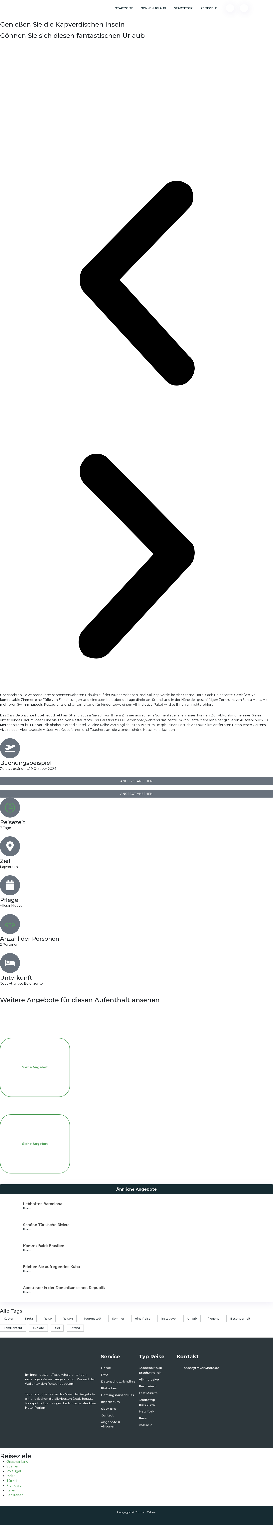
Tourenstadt (92, 1318)
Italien (11, 1490)
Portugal (13, 1471)
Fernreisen (147, 1386)
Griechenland (17, 1461)
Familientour (13, 1328)
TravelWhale (147, 1512)
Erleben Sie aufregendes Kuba (51, 1267)
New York (146, 1411)
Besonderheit (240, 1318)
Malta (10, 1476)
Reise (48, 1318)
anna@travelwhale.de (201, 1368)
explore (38, 1328)
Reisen (68, 1318)
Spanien (12, 1466)
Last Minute (148, 1393)
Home (106, 1368)
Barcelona (147, 1404)
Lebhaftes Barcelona (42, 1204)
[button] (136, 283)
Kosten (9, 1318)
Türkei (11, 1481)
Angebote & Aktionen (110, 1424)
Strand (75, 1328)
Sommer (118, 1318)
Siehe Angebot (35, 1067)
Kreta (29, 1318)
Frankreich (15, 1485)
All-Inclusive (149, 1379)
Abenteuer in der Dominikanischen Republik (64, 1288)
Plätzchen (109, 1388)
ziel (57, 1328)
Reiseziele (209, 8)
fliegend (213, 1318)
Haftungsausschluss (117, 1395)
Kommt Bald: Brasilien (43, 1246)
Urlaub (192, 1318)
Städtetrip (183, 8)
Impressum (110, 1402)
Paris (143, 1418)
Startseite (124, 8)
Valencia (145, 1425)
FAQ (104, 1375)
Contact (107, 1415)
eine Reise (142, 1318)
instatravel (168, 1318)
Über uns (108, 1408)
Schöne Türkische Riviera (46, 1225)
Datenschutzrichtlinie (118, 1381)
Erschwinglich (150, 1373)
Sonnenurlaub (153, 8)
